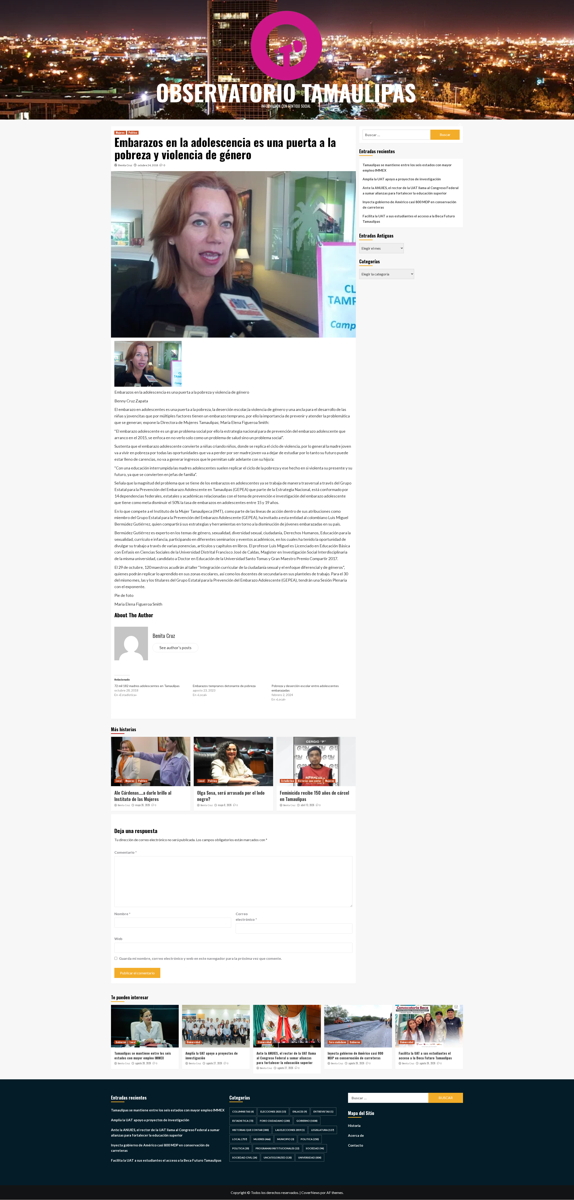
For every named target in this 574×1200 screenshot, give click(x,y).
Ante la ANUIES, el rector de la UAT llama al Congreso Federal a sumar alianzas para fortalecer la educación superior (411, 190)
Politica (132, 132)
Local (119, 781)
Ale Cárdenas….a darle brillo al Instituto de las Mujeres (142, 795)
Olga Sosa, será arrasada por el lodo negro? (231, 795)
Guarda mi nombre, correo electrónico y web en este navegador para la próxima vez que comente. (200, 958)
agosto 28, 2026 (143, 1063)
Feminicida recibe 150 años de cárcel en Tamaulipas (314, 795)
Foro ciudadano (337, 1042)
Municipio (285, 1139)
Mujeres (120, 132)
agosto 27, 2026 (214, 1063)
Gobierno (121, 1042)
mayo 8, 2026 (225, 805)
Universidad (193, 1042)
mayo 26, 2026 (142, 805)
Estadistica (287, 781)
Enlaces (300, 1111)
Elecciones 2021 (273, 1111)
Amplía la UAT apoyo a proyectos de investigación (402, 179)
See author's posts (175, 647)
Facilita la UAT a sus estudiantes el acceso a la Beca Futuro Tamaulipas (409, 218)
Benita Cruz (125, 165)
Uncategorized (278, 1157)
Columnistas (243, 1111)
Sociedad (315, 1148)
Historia (354, 1126)
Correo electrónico (246, 917)
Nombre (122, 914)
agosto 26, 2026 (356, 1063)
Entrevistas (323, 1111)
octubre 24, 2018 (148, 165)
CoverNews (310, 1192)
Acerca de (356, 1135)
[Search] (460, 125)
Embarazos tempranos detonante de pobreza (224, 686)
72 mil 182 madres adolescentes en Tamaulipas (147, 686)
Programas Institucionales (277, 1148)
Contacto (355, 1145)
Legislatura (322, 1129)
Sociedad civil (244, 1157)
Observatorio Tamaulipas (286, 92)
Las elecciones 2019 (290, 1129)
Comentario (125, 852)
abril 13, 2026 (307, 805)
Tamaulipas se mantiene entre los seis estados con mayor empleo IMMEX (407, 167)
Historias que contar (309, 781)
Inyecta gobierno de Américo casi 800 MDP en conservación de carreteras (409, 204)
